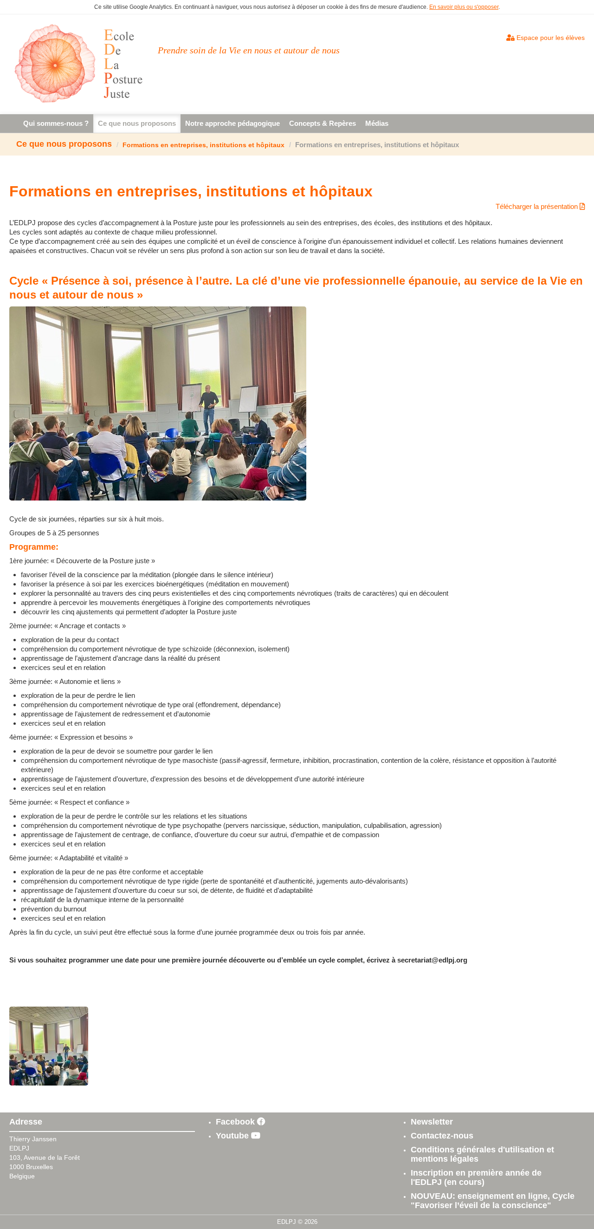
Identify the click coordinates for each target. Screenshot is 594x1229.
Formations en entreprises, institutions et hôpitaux (203, 145)
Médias (376, 123)
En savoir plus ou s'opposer (463, 7)
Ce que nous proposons (137, 123)
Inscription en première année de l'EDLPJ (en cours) (476, 1177)
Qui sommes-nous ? (56, 123)
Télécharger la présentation (538, 206)
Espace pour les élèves (550, 37)
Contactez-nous (442, 1135)
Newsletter (432, 1121)
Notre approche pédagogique (232, 123)
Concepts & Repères (322, 123)
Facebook (236, 1121)
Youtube (233, 1135)
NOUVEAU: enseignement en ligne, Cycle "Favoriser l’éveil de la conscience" (493, 1200)
